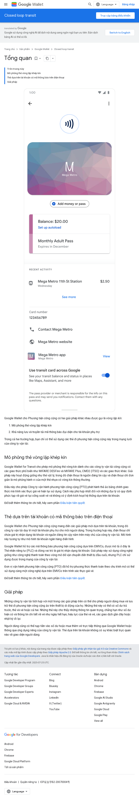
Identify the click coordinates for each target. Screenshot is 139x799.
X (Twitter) (55, 703)
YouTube (54, 709)
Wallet (37, 4)
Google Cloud (101, 709)
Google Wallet (42, 49)
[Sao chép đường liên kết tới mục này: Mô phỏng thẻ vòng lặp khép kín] (70, 458)
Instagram (55, 691)
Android (98, 680)
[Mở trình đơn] (5, 4)
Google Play (101, 715)
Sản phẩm (24, 49)
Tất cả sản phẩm (14, 767)
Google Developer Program (19, 680)
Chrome (98, 686)
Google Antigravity (104, 703)
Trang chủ (9, 49)
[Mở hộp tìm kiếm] (90, 4)
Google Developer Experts (19, 691)
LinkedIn (54, 697)
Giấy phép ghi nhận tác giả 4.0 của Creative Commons (101, 648)
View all (98, 720)
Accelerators (11, 697)
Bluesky (53, 686)
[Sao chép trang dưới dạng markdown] (47, 58)
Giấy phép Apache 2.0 (59, 652)
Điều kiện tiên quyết (72, 503)
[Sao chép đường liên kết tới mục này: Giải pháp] (26, 592)
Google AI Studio (103, 697)
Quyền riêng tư (28, 782)
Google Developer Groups (18, 686)
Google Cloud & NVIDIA (17, 703)
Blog (51, 680)
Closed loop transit (20, 15)
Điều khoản (10, 782)
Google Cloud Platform (17, 761)
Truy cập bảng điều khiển (115, 15)
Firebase (99, 691)
